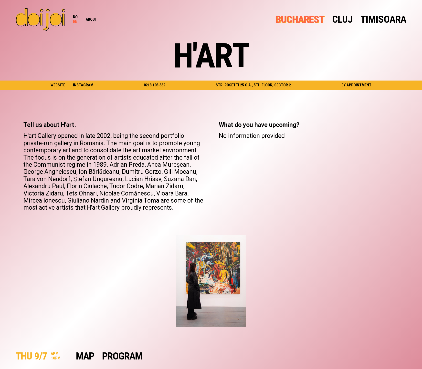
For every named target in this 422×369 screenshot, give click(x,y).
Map (85, 356)
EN (75, 22)
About (91, 19)
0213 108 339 (154, 85)
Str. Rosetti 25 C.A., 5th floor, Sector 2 (253, 85)
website (58, 85)
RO (75, 17)
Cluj (342, 19)
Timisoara (383, 19)
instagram (83, 85)
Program (122, 356)
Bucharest (299, 19)
